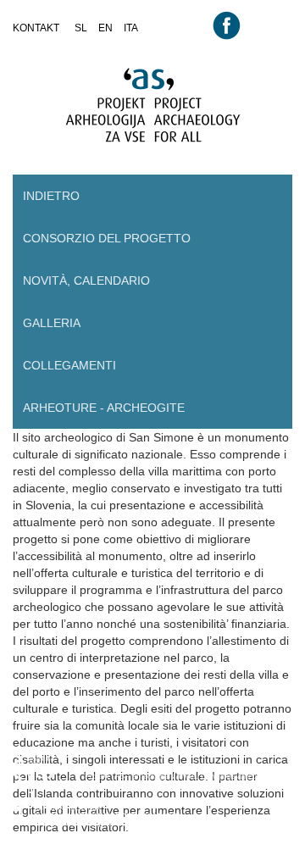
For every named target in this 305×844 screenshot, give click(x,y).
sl (81, 28)
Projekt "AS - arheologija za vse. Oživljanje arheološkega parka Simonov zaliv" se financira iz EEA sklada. (184, 781)
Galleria (51, 323)
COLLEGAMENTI (69, 365)
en (105, 28)
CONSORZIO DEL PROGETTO (107, 238)
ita (131, 28)
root (30, 44)
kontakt (36, 28)
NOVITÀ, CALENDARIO (86, 280)
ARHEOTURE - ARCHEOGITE (104, 407)
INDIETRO (51, 196)
